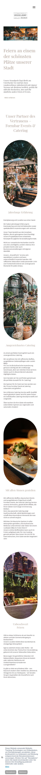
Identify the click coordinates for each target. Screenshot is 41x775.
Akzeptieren (10, 772)
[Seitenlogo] (20, 15)
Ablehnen (23, 772)
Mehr (7, 767)
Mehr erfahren (9, 98)
